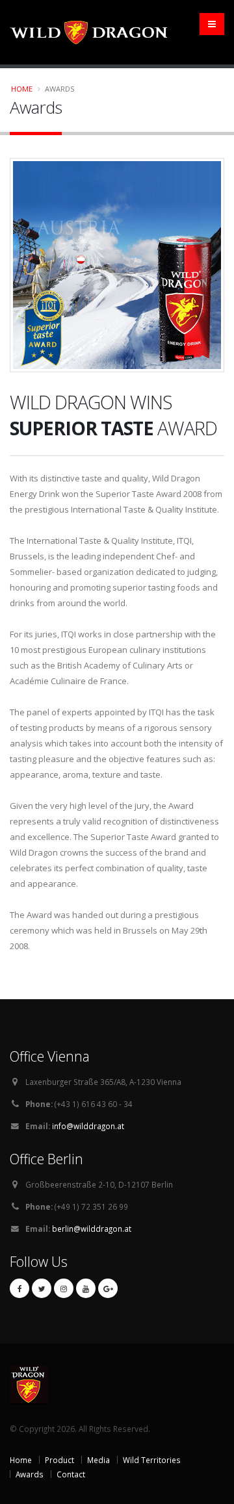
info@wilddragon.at (88, 1126)
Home (21, 89)
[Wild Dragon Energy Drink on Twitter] (41, 1288)
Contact (71, 1474)
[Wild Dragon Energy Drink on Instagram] (63, 1288)
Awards (30, 1474)
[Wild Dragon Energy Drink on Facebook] (19, 1288)
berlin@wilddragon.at (91, 1228)
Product (59, 1460)
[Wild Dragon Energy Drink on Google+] (108, 1288)
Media (98, 1460)
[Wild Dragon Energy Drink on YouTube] (86, 1288)
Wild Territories (152, 1460)
